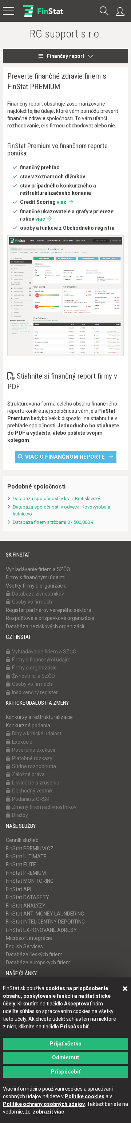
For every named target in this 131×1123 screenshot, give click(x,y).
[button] (104, 11)
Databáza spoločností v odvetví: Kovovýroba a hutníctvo (61, 510)
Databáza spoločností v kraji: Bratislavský (56, 498)
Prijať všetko (66, 1043)
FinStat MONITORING (29, 881)
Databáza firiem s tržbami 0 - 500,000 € (53, 522)
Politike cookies (84, 1096)
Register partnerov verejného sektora (48, 610)
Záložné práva (28, 774)
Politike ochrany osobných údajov (44, 1104)
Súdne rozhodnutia (34, 766)
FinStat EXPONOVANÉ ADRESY (41, 930)
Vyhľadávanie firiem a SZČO (38, 569)
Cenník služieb (22, 840)
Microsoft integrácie (29, 938)
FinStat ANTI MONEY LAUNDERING (45, 914)
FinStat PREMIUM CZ (29, 848)
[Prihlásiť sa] (122, 12)
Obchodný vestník (32, 791)
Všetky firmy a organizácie (36, 586)
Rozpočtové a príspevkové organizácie (50, 618)
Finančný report (65, 56)
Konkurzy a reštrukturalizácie (39, 717)
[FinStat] (43, 16)
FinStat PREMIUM (26, 873)
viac (62, 202)
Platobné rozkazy (32, 758)
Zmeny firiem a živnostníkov (44, 807)
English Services (24, 946)
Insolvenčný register (35, 692)
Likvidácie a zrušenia (35, 783)
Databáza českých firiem (34, 954)
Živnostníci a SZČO (33, 676)
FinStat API (18, 889)
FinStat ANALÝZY (25, 906)
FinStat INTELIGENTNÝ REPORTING (45, 922)
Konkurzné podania (28, 725)
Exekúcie (22, 742)
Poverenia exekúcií (33, 750)
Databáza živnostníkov (38, 594)
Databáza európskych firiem (38, 962)
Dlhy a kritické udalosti (37, 733)
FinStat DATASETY (27, 897)
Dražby (20, 815)
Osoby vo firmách (32, 602)
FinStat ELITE (21, 864)
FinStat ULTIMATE (26, 856)
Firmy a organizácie (34, 668)
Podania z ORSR (30, 799)
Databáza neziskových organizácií (45, 626)
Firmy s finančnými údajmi (36, 577)
